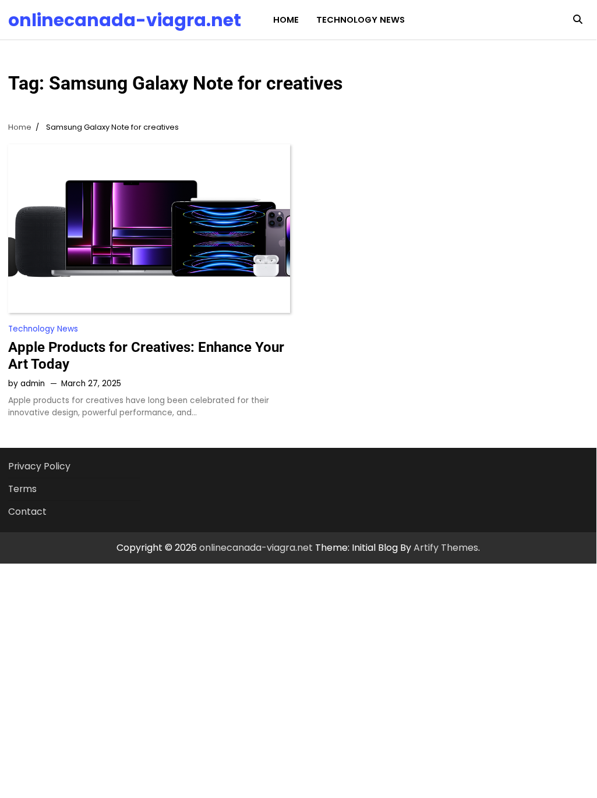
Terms (22, 489)
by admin (26, 383)
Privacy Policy (39, 466)
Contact (27, 511)
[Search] (577, 19)
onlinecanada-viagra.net (124, 20)
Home (286, 20)
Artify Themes (446, 547)
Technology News (360, 20)
